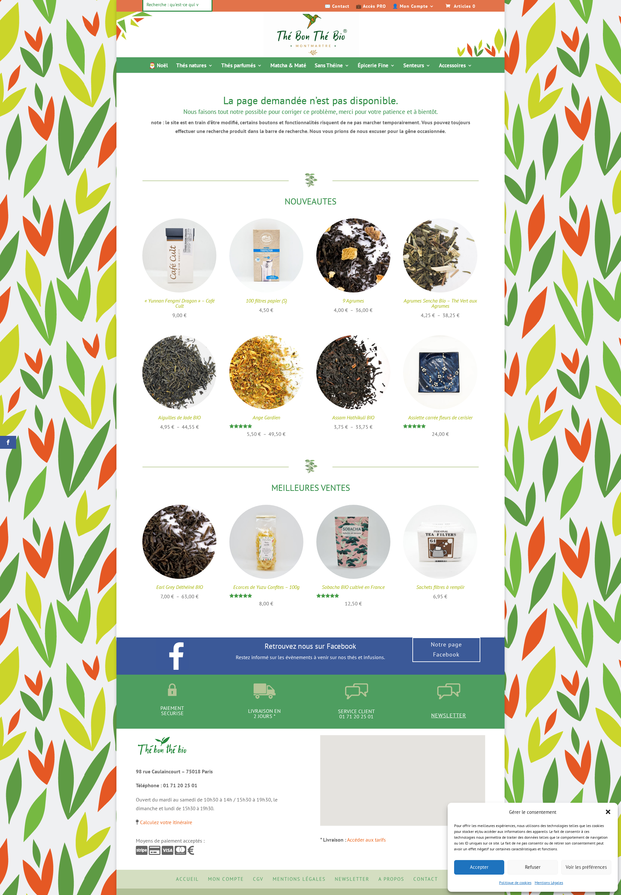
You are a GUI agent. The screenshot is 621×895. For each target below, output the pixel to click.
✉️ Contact (337, 6)
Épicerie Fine (373, 66)
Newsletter (448, 715)
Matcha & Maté (288, 66)
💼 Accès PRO (371, 6)
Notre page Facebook (446, 649)
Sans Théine (329, 66)
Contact (425, 879)
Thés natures (191, 66)
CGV (258, 879)
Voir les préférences (586, 867)
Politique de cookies (515, 882)
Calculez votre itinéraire (166, 822)
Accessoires (452, 66)
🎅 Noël (158, 66)
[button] (608, 812)
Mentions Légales (549, 882)
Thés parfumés (238, 66)
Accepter (479, 867)
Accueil (187, 879)
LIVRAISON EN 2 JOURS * (264, 713)
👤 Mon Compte (410, 6)
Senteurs (413, 66)
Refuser (532, 867)
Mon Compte (226, 879)
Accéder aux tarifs (366, 839)
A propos (391, 879)
